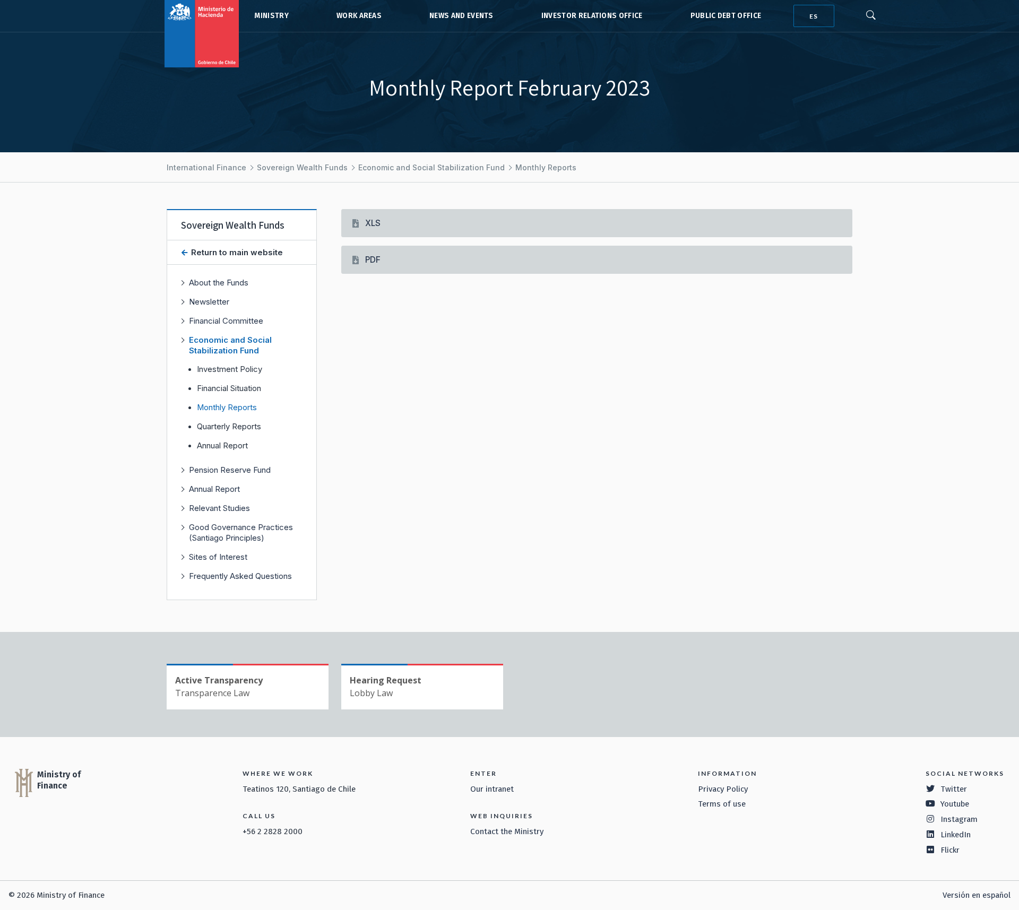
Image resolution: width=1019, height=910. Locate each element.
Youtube (954, 804)
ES (813, 16)
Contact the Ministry (506, 831)
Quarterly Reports (229, 426)
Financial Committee (226, 321)
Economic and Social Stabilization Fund (431, 167)
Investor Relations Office (592, 15)
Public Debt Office (726, 15)
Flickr (950, 850)
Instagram (959, 819)
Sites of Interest (218, 557)
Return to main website (236, 252)
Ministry (271, 15)
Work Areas (359, 15)
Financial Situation (229, 388)
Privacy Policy (723, 789)
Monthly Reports (545, 167)
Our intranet (492, 789)
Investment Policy (229, 369)
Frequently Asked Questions (240, 576)
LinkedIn (955, 834)
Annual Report (222, 445)
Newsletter (209, 302)
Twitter (953, 789)
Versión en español (977, 895)
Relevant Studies (219, 508)
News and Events (461, 15)
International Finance (206, 167)
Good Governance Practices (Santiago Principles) (241, 532)
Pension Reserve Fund (230, 470)
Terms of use (722, 804)
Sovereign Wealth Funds (302, 167)
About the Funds (218, 283)
